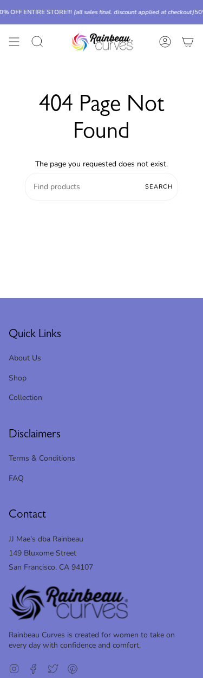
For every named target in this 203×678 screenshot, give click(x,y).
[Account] (165, 42)
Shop (18, 378)
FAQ (16, 478)
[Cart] (187, 42)
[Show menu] (14, 42)
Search (159, 187)
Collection (25, 397)
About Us (25, 358)
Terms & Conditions (42, 458)
